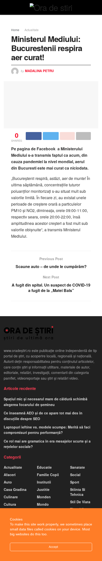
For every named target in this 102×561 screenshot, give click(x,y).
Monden (44, 496)
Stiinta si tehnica (77, 492)
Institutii (44, 482)
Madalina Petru (39, 70)
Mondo (43, 504)
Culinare (11, 496)
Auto (8, 482)
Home (15, 30)
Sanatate (77, 467)
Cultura (10, 504)
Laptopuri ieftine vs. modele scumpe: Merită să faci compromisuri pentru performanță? (47, 430)
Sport (74, 482)
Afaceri (10, 474)
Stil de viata (80, 501)
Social (75, 474)
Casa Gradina (15, 489)
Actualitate (32, 30)
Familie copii (48, 474)
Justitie (43, 489)
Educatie (44, 467)
